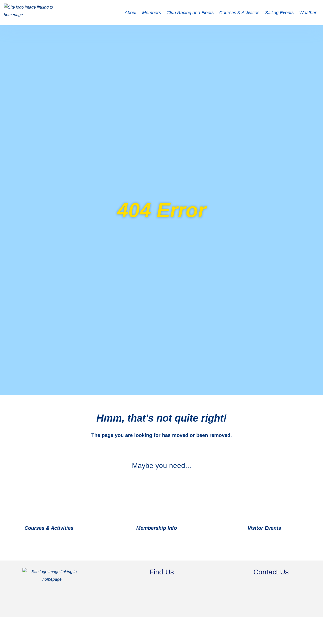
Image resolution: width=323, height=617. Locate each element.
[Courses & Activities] (80, 528)
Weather (307, 12)
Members (151, 12)
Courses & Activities (239, 12)
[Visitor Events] (288, 528)
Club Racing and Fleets (190, 12)
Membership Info (156, 528)
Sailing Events (279, 12)
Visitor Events (264, 528)
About (131, 12)
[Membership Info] (183, 528)
